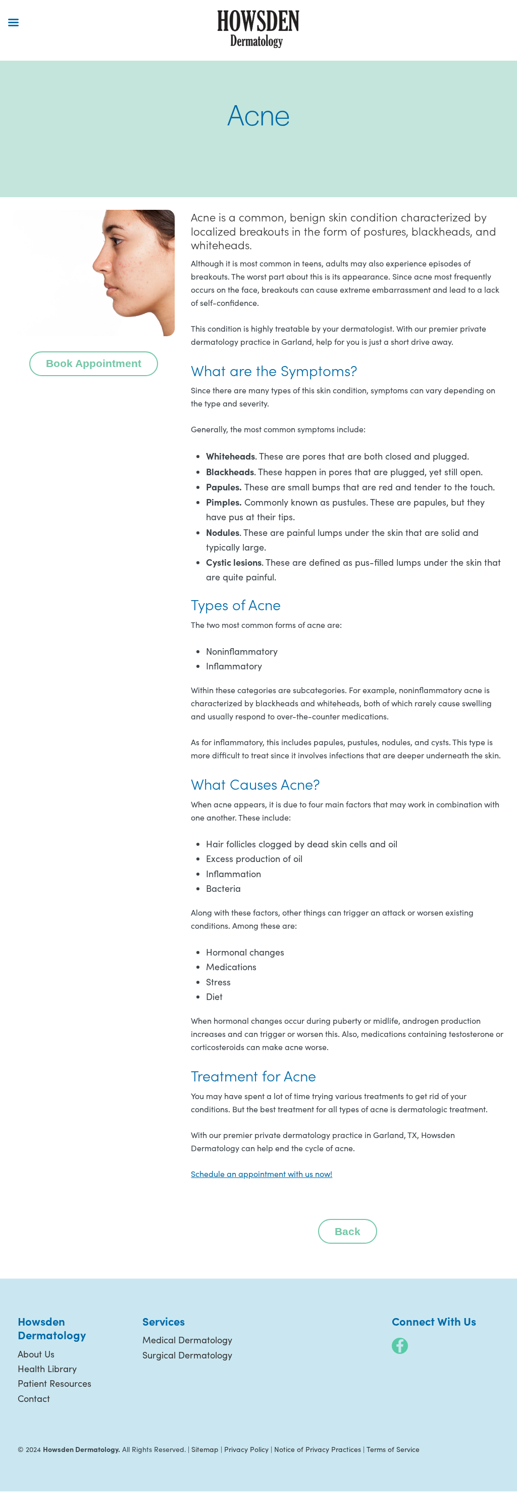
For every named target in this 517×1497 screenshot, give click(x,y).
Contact (34, 1398)
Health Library (47, 1369)
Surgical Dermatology (187, 1355)
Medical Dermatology (187, 1340)
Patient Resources (54, 1383)
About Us (36, 1354)
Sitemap (205, 1449)
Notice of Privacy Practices (317, 1449)
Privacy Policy (246, 1449)
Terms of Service (393, 1449)
